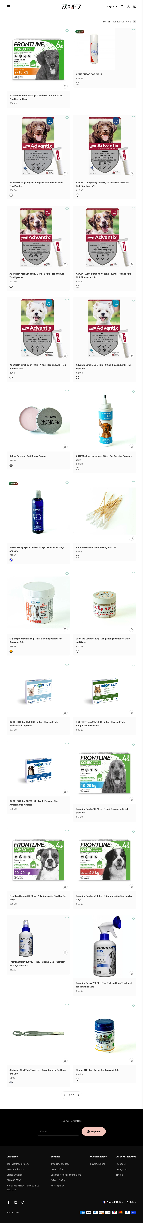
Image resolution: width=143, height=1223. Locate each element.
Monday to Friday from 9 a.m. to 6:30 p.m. (23, 1187)
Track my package (60, 1163)
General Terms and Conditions (66, 1174)
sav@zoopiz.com (15, 1169)
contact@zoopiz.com (18, 1163)
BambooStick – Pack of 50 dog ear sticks (97, 547)
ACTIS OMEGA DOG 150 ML (89, 74)
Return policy (57, 1185)
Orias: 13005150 (14, 1174)
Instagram (121, 1169)
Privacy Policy (58, 1180)
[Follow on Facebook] (8, 1202)
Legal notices (58, 1169)
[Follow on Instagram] (16, 1202)
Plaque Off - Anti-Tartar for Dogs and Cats (97, 1070)
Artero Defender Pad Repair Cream (27, 456)
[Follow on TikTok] (23, 1202)
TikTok (119, 1174)
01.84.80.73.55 (14, 1180)
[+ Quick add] (65, 86)
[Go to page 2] (78, 1095)
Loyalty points (97, 1163)
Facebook (121, 1163)
